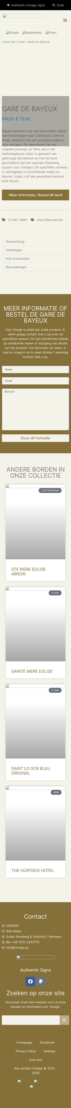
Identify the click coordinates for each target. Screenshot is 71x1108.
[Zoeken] (64, 1020)
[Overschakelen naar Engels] (12, 32)
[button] (65, 20)
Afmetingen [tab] (14, 250)
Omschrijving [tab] (15, 241)
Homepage (24, 1042)
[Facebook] (30, 981)
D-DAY (21, 41)
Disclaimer (47, 1042)
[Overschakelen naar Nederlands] (32, 32)
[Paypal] (40, 981)
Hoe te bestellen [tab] (17, 258)
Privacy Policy (26, 1051)
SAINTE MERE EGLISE (32, 671)
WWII (23, 220)
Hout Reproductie (50, 220)
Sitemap (49, 1051)
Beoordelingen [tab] (16, 267)
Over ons (35, 1060)
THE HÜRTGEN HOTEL (32, 870)
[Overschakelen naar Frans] (51, 32)
